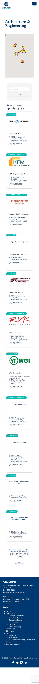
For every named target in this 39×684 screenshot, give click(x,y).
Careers (12, 624)
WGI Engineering (15, 373)
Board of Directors (16, 618)
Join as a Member (13, 644)
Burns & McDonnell (16, 134)
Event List (13, 635)
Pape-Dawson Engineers (18, 254)
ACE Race (13, 637)
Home (8, 611)
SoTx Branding (15, 626)
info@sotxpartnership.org (14, 592)
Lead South (10, 629)
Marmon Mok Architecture (18, 214)
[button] (18, 53)
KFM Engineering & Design (19, 174)
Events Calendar (16, 551)
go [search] (20, 94)
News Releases (25, 550)
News (8, 642)
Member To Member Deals (18, 553)
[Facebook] (13, 662)
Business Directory (14, 550)
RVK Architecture (15, 333)
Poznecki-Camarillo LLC (18, 293)
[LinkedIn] (26, 662)
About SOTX (11, 613)
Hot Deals (25, 551)
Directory (10, 631)
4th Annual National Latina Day (22, 640)
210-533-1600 (9, 590)
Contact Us (19, 555)
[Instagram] (22, 662)
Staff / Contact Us (16, 616)
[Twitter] (17, 662)
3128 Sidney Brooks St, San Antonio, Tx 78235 (18, 586)
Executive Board (15, 620)
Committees (14, 622)
